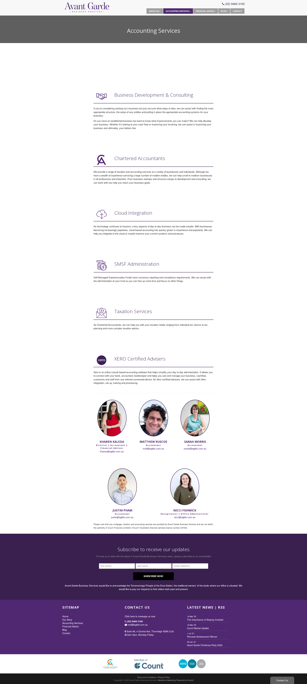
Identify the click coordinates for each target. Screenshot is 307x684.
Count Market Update (198, 627)
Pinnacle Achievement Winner (202, 635)
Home (65, 616)
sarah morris (195, 442)
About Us (154, 11)
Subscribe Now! (153, 576)
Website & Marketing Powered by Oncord (175, 680)
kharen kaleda (112, 442)
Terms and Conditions (146, 677)
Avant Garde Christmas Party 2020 (204, 644)
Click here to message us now (140, 616)
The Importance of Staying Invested (205, 618)
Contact (237, 11)
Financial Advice (205, 11)
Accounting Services (177, 11)
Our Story (67, 619)
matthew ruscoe (153, 442)
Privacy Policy (164, 677)
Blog (223, 11)
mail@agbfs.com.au (137, 624)
